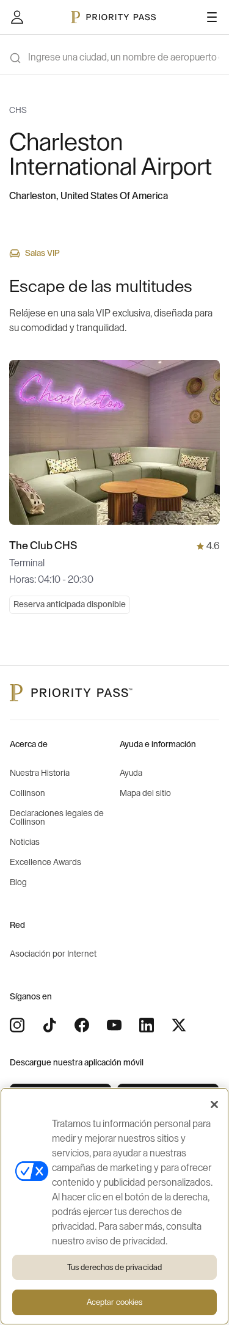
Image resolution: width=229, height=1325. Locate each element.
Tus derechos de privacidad (114, 1267)
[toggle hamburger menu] (212, 17)
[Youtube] (114, 1025)
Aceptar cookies (115, 1302)
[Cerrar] (214, 1104)
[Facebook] (82, 1025)
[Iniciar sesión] (17, 17)
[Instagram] (17, 1025)
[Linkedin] (146, 1025)
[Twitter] (179, 1025)
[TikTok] (49, 1025)
